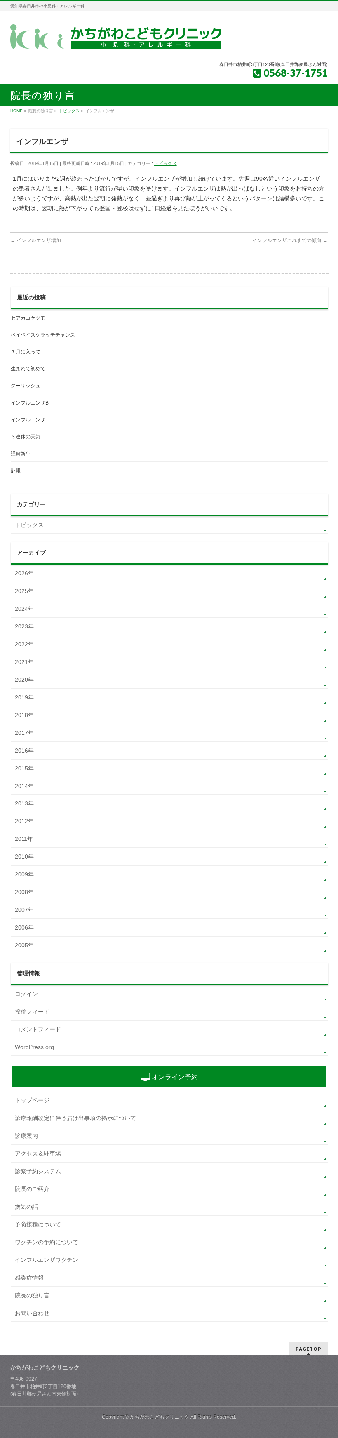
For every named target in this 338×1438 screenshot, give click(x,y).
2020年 (24, 679)
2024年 (24, 608)
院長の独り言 (32, 1295)
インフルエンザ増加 (35, 240)
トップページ (32, 1100)
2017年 (24, 733)
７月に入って (25, 352)
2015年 (24, 768)
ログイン (26, 994)
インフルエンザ (28, 420)
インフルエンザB (30, 403)
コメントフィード (38, 1029)
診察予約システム (38, 1171)
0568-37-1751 (295, 73)
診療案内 (26, 1135)
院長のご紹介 (32, 1189)
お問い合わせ (32, 1313)
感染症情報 (29, 1277)
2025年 (24, 591)
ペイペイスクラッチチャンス (43, 335)
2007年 (24, 909)
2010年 (24, 856)
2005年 (24, 945)
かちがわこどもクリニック (159, 1417)
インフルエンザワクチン (46, 1260)
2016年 (24, 750)
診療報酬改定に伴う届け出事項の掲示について (75, 1118)
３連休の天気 (25, 437)
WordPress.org (34, 1047)
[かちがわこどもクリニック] (115, 39)
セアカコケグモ (28, 318)
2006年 (24, 927)
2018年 (24, 715)
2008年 (24, 892)
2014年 (24, 786)
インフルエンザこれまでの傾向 (290, 240)
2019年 (24, 697)
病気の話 (26, 1206)
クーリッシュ (25, 385)
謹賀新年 (21, 454)
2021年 (24, 662)
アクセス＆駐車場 (38, 1153)
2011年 (24, 838)
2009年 (24, 874)
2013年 (24, 803)
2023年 (24, 626)
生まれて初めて (28, 369)
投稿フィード (32, 1011)
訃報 (16, 470)
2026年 (24, 573)
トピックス (165, 163)
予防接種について (38, 1224)
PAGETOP (309, 1348)
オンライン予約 (174, 1076)
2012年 (24, 821)
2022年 (24, 644)
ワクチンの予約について (46, 1242)
